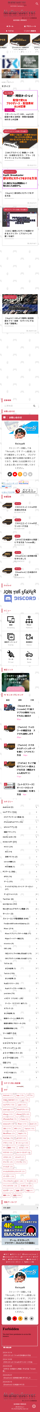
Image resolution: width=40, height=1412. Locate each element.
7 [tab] (24, 52)
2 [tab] (13, 52)
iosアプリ (8, 1105)
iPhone (8, 1114)
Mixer (22, 1124)
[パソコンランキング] (26, 492)
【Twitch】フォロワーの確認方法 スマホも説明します (26, 730)
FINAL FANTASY (10, 1100)
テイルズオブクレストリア (14, 1172)
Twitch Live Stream (30, 1254)
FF (30, 1095)
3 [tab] (15, 52)
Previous (2, 43)
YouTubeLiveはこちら (11, 1257)
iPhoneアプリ (22, 1114)
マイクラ (31, 1181)
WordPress (9, 1133)
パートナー (8, 1176)
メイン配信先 (31, 31)
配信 (17, 1195)
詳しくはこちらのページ (14, 690)
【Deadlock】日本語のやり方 (13, 1385)
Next (38, 43)
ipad (22, 1105)
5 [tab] (19, 52)
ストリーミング (23, 1152)
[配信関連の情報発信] (17, 3)
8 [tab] (26, 52)
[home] (30, 474)
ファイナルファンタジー (13, 1181)
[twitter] (10, 474)
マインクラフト (10, 1186)
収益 (29, 1191)
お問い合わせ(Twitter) (16, 1259)
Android (8, 1095)
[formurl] (25, 474)
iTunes (24, 1119)
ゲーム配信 (9, 1148)
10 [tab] (30, 52)
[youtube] (15, 474)
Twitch (29, 1129)
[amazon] (20, 474)
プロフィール (31, 26)
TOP (6, 1254)
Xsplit (22, 1133)
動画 (19, 1191)
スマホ (7, 1157)
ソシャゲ (19, 1157)
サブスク (8, 1152)
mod (33, 1124)
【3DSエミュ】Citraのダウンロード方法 (17, 1362)
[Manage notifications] (34, 1406)
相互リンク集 (29, 1262)
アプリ (7, 1143)
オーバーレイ (22, 1143)
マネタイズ (26, 1186)
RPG (17, 1129)
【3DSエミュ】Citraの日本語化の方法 (17, 1355)
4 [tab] (17, 52)
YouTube (8, 1138)
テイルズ (8, 1167)
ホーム (11, 26)
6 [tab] (22, 52)
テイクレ (21, 1162)
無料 (6, 1195)
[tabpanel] (20, 42)
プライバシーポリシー (14, 1262)
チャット (8, 1162)
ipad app (8, 1110)
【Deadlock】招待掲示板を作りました (17, 1378)
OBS (7, 1129)
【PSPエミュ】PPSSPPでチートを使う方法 (20, 48)
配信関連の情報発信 (20, 1404)
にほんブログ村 (8, 492)
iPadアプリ (23, 1110)
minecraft (8, 1124)
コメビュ (23, 1148)
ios (25, 1100)
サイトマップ (26, 1257)
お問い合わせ (32, 1259)
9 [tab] (28, 52)
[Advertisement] (20, 268)
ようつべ (21, 1138)
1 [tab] (10, 52)
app (20, 1095)
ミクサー (8, 1191)
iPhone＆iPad (10, 1119)
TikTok (11, 31)
